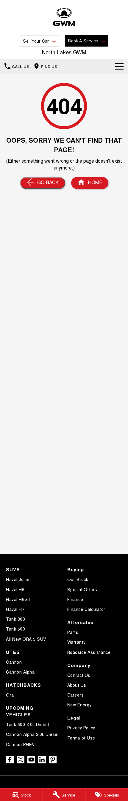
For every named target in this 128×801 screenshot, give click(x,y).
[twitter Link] (20, 759)
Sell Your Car (36, 41)
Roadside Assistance (89, 652)
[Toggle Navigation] (119, 66)
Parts (73, 632)
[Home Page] (64, 17)
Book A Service (83, 41)
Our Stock (77, 579)
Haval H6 (15, 589)
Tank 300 (15, 619)
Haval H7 (15, 609)
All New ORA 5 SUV (26, 639)
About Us (76, 685)
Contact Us (78, 675)
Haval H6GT (18, 599)
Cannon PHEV (20, 744)
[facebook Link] (10, 759)
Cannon (14, 662)
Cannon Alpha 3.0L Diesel (32, 734)
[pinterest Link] (53, 759)
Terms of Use (81, 738)
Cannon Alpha (20, 672)
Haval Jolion (18, 579)
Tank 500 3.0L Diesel (27, 724)
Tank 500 (15, 629)
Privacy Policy (81, 728)
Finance (75, 599)
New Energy (79, 705)
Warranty (76, 642)
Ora (10, 695)
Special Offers (82, 589)
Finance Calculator (86, 609)
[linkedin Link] (42, 759)
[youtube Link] (31, 759)
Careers (75, 695)
